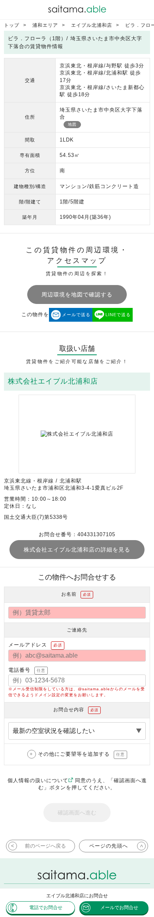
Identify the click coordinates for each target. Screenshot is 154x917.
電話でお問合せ (45, 907)
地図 (72, 124)
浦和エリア (45, 25)
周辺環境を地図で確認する (77, 294)
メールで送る (76, 314)
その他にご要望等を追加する (81, 754)
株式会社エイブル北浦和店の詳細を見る (77, 549)
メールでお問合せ (119, 907)
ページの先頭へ (108, 846)
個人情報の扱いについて (38, 780)
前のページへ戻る (45, 846)
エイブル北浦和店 (91, 25)
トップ (11, 25)
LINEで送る (118, 314)
